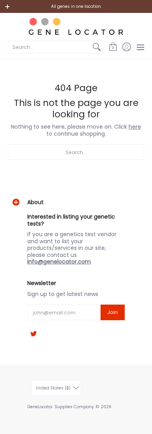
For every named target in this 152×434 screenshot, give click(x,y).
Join (112, 312)
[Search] (96, 47)
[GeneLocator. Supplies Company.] (76, 26)
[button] (113, 47)
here (135, 127)
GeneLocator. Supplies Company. (61, 407)
